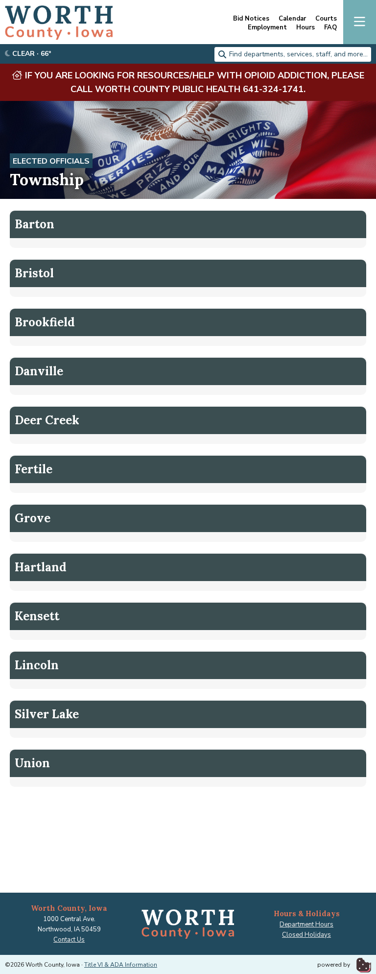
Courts (326, 19)
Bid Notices (251, 19)
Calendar (292, 19)
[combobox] (292, 54)
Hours (305, 28)
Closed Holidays (306, 934)
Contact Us (69, 939)
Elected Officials (51, 161)
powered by (334, 965)
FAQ (330, 28)
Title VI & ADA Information (120, 965)
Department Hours (306, 924)
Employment (267, 28)
